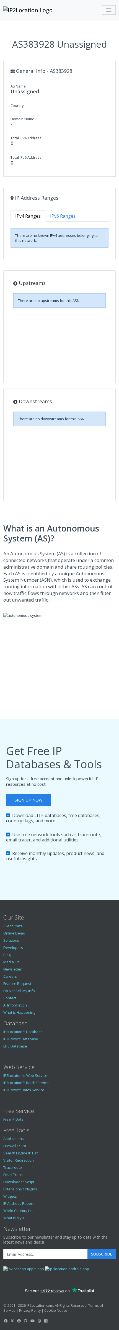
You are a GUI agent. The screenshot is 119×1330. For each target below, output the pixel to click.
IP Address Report (18, 1203)
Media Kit (11, 961)
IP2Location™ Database (23, 1031)
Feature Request (17, 983)
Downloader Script (18, 1181)
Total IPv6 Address (26, 157)
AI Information (15, 1005)
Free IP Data (13, 1119)
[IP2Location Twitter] (12, 1320)
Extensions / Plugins (20, 1189)
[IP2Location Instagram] (39, 1320)
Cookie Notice (55, 1310)
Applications (13, 1138)
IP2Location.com (40, 1305)
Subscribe (101, 1254)
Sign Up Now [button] (29, 800)
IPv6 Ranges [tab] (63, 216)
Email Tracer (13, 1174)
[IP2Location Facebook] (5, 1320)
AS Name (18, 86)
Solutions (11, 940)
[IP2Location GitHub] (26, 1320)
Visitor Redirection (18, 1160)
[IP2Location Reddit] (19, 1320)
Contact (9, 997)
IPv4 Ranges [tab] (28, 216)
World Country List (18, 1210)
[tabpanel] (59, 238)
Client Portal (13, 925)
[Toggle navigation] (109, 10)
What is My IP (14, 1217)
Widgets (10, 1196)
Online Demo (14, 933)
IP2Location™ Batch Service (26, 1082)
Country (17, 105)
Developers (13, 947)
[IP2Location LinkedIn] (46, 1320)
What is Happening (19, 1012)
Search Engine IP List (20, 1153)
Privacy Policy (30, 1310)
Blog (7, 954)
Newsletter (12, 969)
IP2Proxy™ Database (20, 1038)
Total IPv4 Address (26, 137)
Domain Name (22, 118)
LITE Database (15, 1046)
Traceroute (12, 1167)
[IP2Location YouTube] (32, 1320)
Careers (10, 976)
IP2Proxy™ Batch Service (23, 1089)
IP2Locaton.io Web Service (25, 1075)
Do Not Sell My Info (19, 990)
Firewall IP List (14, 1145)
